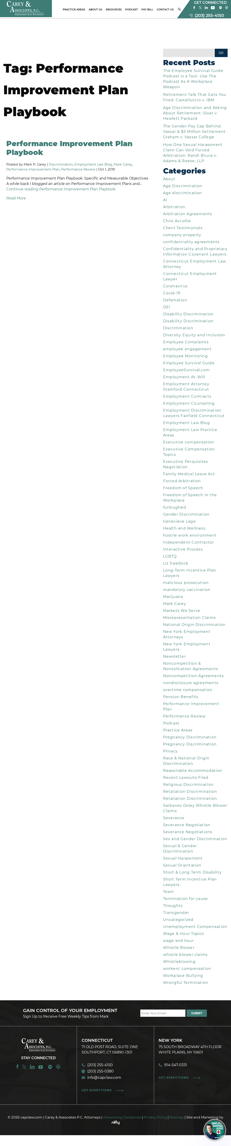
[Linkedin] (32, 1068)
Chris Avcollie (177, 221)
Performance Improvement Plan (33, 169)
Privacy (170, 751)
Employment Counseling (189, 403)
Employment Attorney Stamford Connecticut (186, 387)
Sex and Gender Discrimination (195, 839)
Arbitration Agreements (187, 214)
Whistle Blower (178, 947)
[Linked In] (206, 9)
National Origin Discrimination (194, 625)
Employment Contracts (187, 396)
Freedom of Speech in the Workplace (190, 498)
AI (165, 200)
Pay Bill (147, 9)
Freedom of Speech (183, 488)
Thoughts (173, 906)
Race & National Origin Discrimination (186, 761)
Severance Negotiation (186, 825)
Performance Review (78, 169)
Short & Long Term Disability (192, 872)
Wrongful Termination (185, 982)
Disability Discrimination (188, 314)
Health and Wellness (184, 528)
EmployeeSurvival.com (186, 370)
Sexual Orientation (182, 865)
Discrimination (61, 164)
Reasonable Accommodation (192, 770)
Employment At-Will (184, 377)
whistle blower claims (185, 954)
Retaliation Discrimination (190, 791)
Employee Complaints (186, 342)
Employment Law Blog (93, 164)
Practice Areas (74, 9)
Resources (114, 9)
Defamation (175, 300)
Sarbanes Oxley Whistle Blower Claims (195, 808)
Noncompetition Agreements (193, 676)
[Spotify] (220, 9)
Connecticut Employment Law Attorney (194, 264)
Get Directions (97, 1090)
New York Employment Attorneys (186, 634)
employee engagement (187, 349)
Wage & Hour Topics (183, 934)
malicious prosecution (186, 583)
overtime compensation (188, 690)
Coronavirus (175, 286)
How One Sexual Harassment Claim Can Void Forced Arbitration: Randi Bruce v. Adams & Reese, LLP (193, 153)
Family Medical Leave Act (189, 474)
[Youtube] (213, 9)
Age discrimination (182, 193)
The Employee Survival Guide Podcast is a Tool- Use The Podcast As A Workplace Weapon (193, 79)
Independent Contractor (188, 542)
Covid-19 (172, 293)
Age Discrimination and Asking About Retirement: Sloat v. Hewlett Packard (195, 113)
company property (182, 235)
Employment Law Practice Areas (190, 432)
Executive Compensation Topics (189, 452)
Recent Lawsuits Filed (186, 777)
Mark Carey (123, 164)
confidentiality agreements (191, 242)
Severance (174, 818)
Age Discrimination (183, 186)
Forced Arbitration (182, 481)
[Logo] (26, 16)
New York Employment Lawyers (186, 647)
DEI (167, 307)
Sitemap (176, 1117)
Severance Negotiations (188, 832)
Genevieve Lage (179, 521)
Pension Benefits (181, 697)
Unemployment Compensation (195, 927)
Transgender (176, 913)
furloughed (174, 507)
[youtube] (41, 1068)
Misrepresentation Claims (189, 618)
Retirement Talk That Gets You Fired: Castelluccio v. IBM (194, 97)
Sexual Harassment (183, 858)
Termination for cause (185, 899)
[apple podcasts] (58, 1068)
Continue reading (61, 189)
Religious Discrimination (188, 784)
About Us (95, 9)
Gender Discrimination (186, 514)
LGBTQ (170, 556)
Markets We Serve (181, 611)
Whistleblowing (179, 961)
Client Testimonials (183, 228)
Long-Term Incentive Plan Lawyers (189, 573)
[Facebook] (194, 9)
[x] (200, 9)
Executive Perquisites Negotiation (185, 464)
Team (168, 892)
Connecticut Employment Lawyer (190, 276)
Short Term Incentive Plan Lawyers (190, 882)
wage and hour (178, 940)
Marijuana (173, 597)
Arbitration (174, 207)
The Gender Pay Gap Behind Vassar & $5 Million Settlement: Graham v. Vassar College (195, 131)
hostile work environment (190, 535)
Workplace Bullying (183, 975)
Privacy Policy (155, 1117)
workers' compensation (187, 968)
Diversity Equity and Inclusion (194, 335)
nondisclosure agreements (191, 683)
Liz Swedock (176, 563)
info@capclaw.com (104, 1077)
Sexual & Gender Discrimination (180, 848)
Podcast (131, 9)
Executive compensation (189, 442)
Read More (16, 198)
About (169, 179)
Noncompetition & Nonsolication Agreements (190, 666)
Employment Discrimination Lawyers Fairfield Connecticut (194, 413)
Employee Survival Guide (189, 363)
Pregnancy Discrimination (190, 737)
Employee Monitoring (185, 356)
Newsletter (174, 656)
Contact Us (165, 9)
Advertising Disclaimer (122, 1117)
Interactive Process (183, 549)
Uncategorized (178, 920)
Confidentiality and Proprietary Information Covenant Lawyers (195, 251)
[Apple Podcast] (226, 9)
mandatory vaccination (187, 590)
